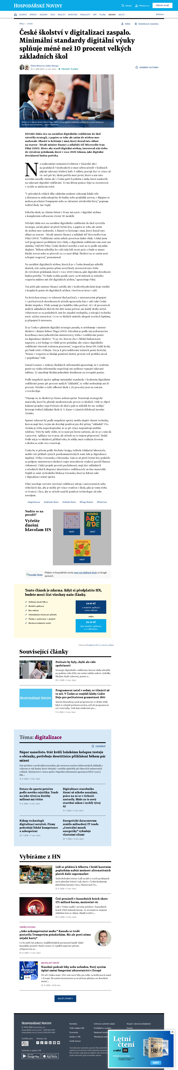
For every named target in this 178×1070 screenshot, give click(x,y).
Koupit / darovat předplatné (139, 1024)
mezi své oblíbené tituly (85, 572)
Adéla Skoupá (51, 65)
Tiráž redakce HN (77, 1028)
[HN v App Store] (50, 1056)
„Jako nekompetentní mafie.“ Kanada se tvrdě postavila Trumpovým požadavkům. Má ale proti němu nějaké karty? (55, 934)
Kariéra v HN (75, 1037)
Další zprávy (65, 998)
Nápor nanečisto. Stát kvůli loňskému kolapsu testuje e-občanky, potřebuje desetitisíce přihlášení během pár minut (62, 756)
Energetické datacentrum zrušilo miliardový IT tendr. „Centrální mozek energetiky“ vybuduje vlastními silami (81, 828)
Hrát (72, 531)
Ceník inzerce (75, 1041)
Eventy (130, 1028)
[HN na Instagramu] (46, 1042)
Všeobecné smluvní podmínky (106, 1037)
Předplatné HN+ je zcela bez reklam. (100, 645)
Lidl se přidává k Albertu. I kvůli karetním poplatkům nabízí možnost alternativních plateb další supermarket (83, 870)
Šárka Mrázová (37, 65)
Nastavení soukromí (102, 1033)
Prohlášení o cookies (102, 1028)
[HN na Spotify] (54, 1042)
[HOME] (15, 14)
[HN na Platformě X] (37, 1042)
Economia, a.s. (39, 1027)
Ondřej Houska (27, 927)
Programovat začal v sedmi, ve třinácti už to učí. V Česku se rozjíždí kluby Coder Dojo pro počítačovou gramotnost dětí (82, 694)
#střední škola (69, 502)
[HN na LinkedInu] (50, 1042)
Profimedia (54, 125)
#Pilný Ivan (102, 502)
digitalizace (48, 737)
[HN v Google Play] (31, 1056)
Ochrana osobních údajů (104, 1024)
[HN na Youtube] (58, 1042)
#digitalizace (34, 502)
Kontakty (73, 1024)
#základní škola (51, 502)
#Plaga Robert (86, 502)
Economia (74, 1033)
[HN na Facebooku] (41, 1042)
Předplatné (162, 5)
